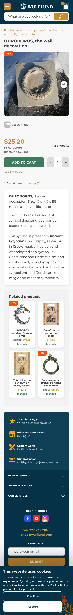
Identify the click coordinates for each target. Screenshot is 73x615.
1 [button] (35, 112)
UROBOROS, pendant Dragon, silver (21, 333)
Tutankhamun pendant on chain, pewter (22, 383)
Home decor (18, 30)
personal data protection (20, 589)
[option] (36, 84)
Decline (33, 596)
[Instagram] (45, 518)
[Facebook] (27, 518)
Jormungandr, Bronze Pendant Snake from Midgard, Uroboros (51, 385)
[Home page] (5, 30)
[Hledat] (61, 16)
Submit (36, 562)
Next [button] (64, 84)
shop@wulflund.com (36, 534)
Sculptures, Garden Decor (44, 30)
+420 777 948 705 (34, 530)
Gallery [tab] (34, 183)
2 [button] (38, 112)
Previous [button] (9, 84)
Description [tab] (14, 183)
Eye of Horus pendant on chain (51, 333)
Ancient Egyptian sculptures (21, 34)
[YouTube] (36, 518)
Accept (33, 606)
